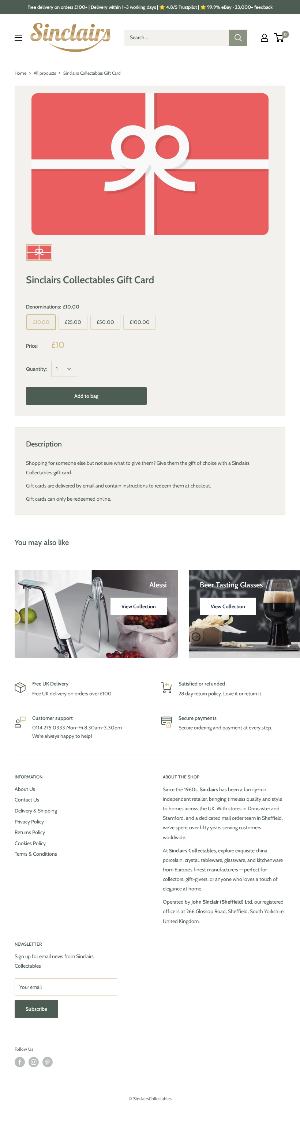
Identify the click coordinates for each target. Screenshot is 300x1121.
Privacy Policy (29, 821)
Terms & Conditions (36, 854)
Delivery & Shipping (36, 810)
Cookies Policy (30, 843)
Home (20, 73)
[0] (279, 37)
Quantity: (36, 369)
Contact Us (27, 799)
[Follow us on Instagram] (34, 1062)
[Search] (238, 38)
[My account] (264, 38)
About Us (25, 789)
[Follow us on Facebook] (20, 1062)
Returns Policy (30, 832)
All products (45, 73)
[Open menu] (18, 38)
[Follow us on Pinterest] (47, 1062)
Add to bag (86, 396)
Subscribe (36, 1009)
